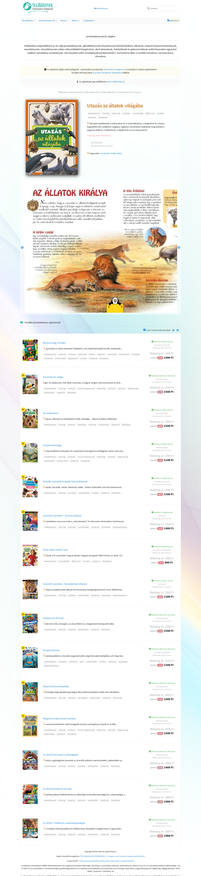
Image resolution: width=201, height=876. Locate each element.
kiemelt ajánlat (62, 461)
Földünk (92, 354)
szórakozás (48, 358)
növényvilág (116, 113)
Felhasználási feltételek (88, 861)
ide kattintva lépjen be (114, 69)
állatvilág (105, 113)
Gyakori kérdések (127, 861)
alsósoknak (92, 117)
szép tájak (122, 388)
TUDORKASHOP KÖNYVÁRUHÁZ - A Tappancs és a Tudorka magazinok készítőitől (112, 856)
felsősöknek (103, 117)
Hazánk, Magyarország (86, 388)
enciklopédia (82, 698)
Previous (22, 247)
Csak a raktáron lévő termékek (158, 330)
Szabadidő (89, 21)
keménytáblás (49, 392)
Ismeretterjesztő (48, 21)
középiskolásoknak (120, 527)
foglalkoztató (73, 358)
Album (76, 21)
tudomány (62, 354)
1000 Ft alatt (150, 113)
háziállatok (72, 493)
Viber (119, 153)
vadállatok (126, 113)
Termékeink (29, 21)
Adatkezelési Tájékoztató (109, 861)
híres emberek (124, 354)
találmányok (112, 354)
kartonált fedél (138, 113)
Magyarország (133, 388)
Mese (65, 21)
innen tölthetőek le (116, 81)
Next (178, 247)
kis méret (160, 113)
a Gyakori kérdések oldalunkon (107, 72)
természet (72, 354)
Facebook (104, 153)
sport (82, 662)
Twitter (113, 153)
